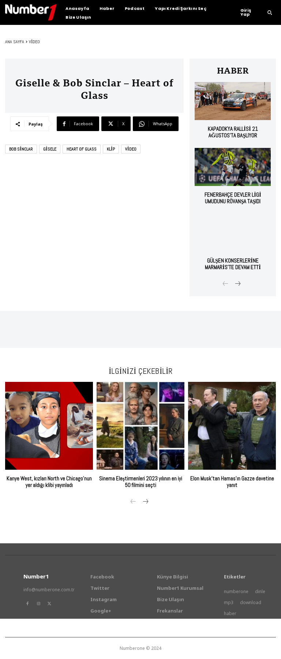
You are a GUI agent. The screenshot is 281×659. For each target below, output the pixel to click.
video (130, 149)
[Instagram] (38, 604)
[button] (269, 12)
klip (111, 149)
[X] (49, 604)
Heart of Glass (82, 149)
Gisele (49, 149)
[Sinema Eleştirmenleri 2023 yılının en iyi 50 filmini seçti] (140, 426)
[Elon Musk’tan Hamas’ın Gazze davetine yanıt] (232, 426)
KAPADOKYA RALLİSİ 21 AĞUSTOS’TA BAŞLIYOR (233, 132)
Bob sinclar (21, 149)
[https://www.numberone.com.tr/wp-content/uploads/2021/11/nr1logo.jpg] (31, 12)
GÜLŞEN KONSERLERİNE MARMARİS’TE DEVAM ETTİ (233, 264)
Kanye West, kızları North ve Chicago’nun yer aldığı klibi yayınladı (49, 481)
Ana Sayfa (14, 42)
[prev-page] (225, 284)
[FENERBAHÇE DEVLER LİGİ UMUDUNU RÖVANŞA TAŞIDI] (233, 167)
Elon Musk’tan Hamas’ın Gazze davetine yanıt (232, 481)
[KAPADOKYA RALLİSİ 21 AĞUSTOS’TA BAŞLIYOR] (233, 101)
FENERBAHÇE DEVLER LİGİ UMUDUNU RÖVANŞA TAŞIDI (233, 198)
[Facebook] (27, 604)
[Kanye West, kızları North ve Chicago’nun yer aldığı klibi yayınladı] (49, 426)
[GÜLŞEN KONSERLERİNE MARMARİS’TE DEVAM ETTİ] (233, 233)
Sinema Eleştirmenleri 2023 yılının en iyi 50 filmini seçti (140, 481)
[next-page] (237, 284)
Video (34, 42)
